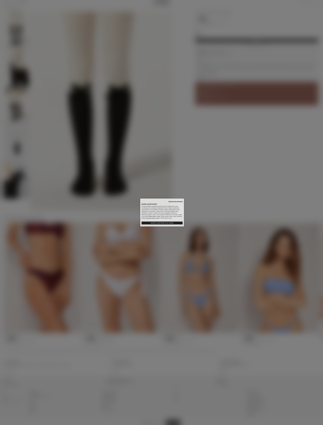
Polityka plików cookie (154, 216)
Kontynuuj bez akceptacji (175, 201)
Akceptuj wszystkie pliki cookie (162, 223)
